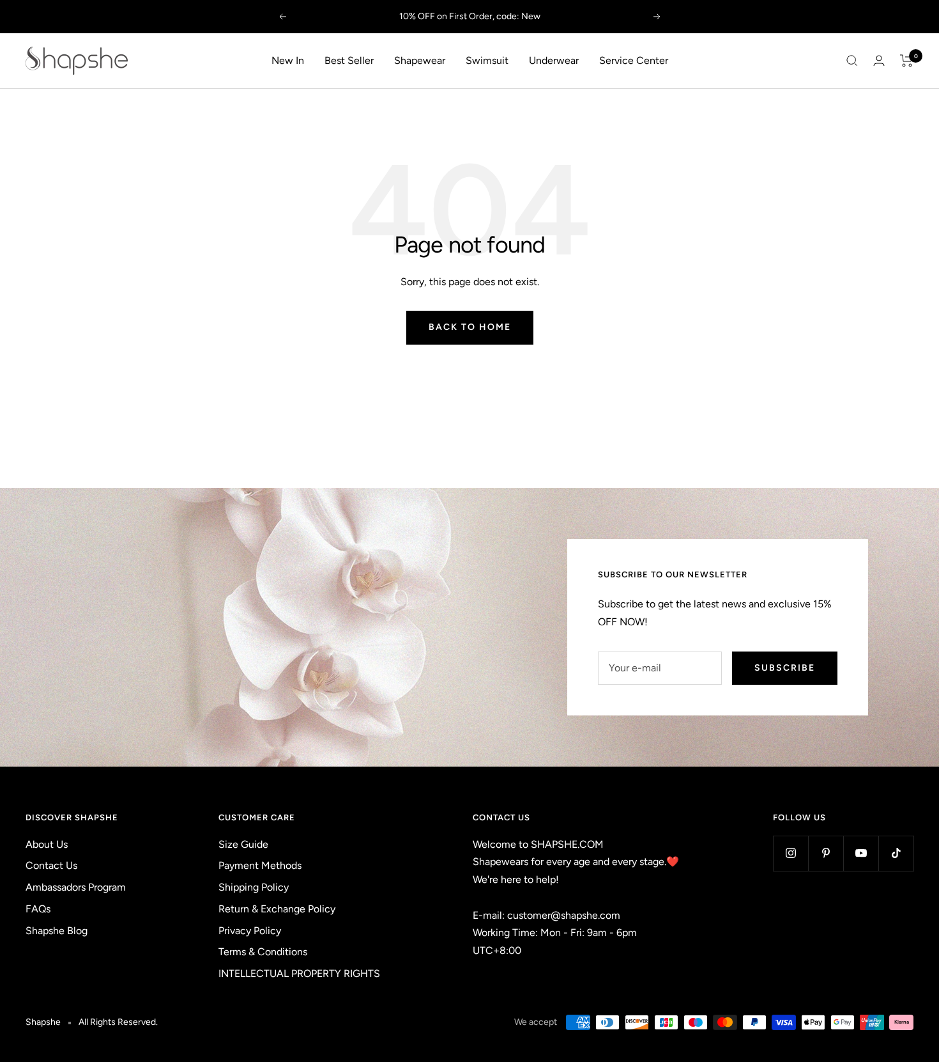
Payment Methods (260, 865)
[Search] (852, 60)
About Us (47, 844)
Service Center (633, 60)
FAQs (38, 909)
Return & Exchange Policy (276, 909)
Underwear (554, 60)
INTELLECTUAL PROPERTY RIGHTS (299, 973)
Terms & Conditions (262, 952)
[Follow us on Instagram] (790, 853)
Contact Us (51, 865)
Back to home (470, 327)
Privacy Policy (249, 931)
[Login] (879, 60)
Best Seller (349, 60)
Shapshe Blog (57, 931)
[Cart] (906, 60)
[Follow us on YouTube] (860, 853)
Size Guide (243, 844)
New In (287, 60)
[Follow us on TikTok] (895, 853)
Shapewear (419, 60)
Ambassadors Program (76, 887)
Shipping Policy (253, 887)
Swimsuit (487, 60)
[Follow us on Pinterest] (825, 853)
